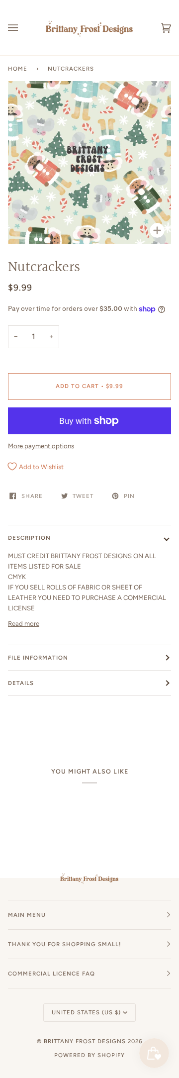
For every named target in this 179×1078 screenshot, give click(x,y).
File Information (38, 657)
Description (29, 537)
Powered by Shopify (89, 1055)
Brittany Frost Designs (85, 1041)
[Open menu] (23, 27)
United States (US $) (86, 1012)
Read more (23, 623)
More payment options (41, 446)
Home (17, 68)
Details (21, 683)
